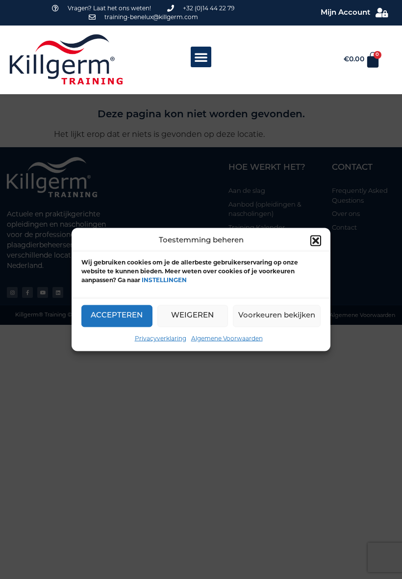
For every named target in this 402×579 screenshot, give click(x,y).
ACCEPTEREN (117, 315)
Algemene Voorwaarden (227, 338)
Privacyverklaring (160, 338)
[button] (316, 241)
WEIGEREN (192, 315)
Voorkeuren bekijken (276, 315)
